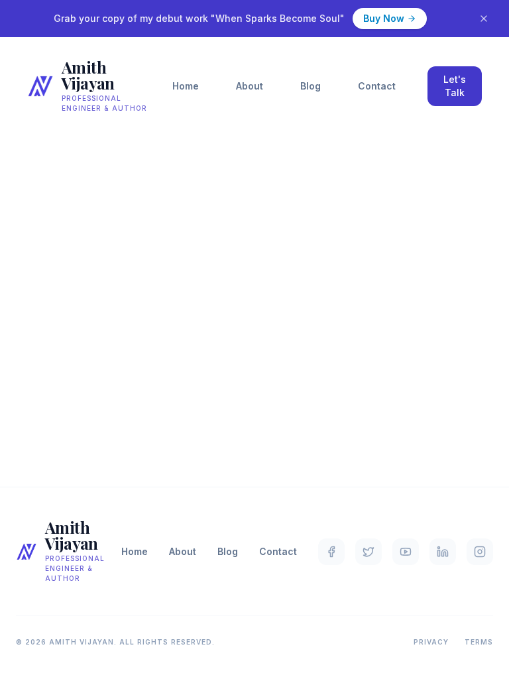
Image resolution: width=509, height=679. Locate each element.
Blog (310, 86)
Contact (377, 86)
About (249, 86)
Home (185, 86)
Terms (479, 642)
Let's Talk (454, 86)
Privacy (431, 642)
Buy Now (383, 18)
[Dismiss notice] (484, 18)
